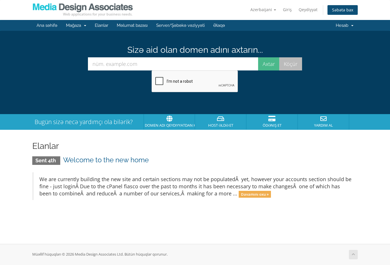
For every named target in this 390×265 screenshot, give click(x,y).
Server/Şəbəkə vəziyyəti (180, 25)
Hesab (343, 25)
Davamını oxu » (255, 194)
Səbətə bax (342, 10)
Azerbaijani (261, 9)
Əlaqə (219, 25)
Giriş (287, 9)
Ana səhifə (47, 25)
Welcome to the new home (106, 160)
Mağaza (74, 25)
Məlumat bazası (132, 25)
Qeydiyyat (308, 9)
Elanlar (101, 25)
